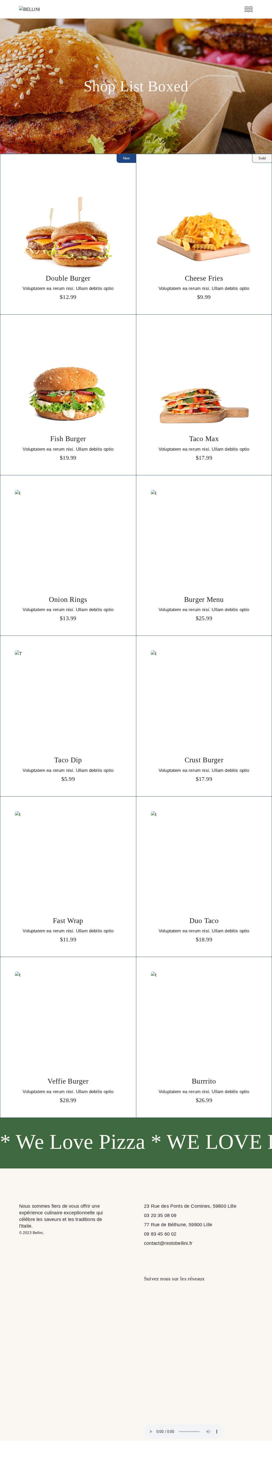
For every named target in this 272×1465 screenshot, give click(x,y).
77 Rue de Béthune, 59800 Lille (178, 1224)
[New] (68, 220)
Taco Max (204, 439)
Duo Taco (204, 921)
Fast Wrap (68, 921)
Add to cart (68, 297)
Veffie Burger (68, 1081)
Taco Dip (68, 760)
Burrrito (204, 1081)
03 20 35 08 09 (160, 1215)
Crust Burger (204, 760)
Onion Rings (68, 599)
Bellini (38, 1233)
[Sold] (204, 220)
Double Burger (68, 278)
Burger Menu (204, 599)
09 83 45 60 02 (160, 1234)
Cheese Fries (204, 278)
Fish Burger (68, 439)
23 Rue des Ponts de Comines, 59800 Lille (190, 1206)
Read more (204, 297)
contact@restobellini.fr (168, 1243)
